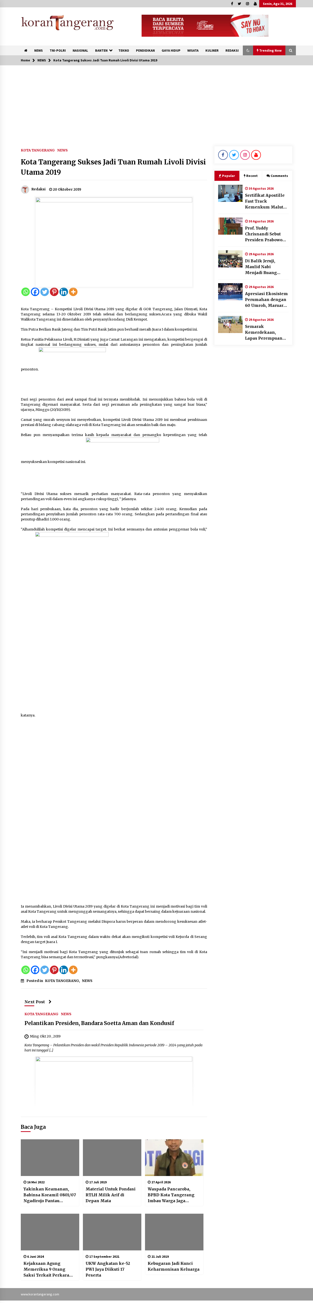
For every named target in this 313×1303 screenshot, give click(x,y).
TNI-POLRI (58, 50)
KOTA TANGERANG (38, 150)
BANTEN (101, 50)
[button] (248, 50)
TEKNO (123, 50)
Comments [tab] (279, 175)
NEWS (38, 50)
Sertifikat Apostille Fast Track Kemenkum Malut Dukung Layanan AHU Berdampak (265, 201)
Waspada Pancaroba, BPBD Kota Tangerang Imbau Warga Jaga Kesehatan (171, 1195)
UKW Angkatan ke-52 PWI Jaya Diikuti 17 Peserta (108, 1269)
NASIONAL (80, 50)
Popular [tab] (228, 175)
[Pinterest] (54, 292)
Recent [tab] (252, 175)
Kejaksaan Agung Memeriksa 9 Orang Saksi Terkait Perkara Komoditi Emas (46, 1269)
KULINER (212, 50)
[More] (73, 292)
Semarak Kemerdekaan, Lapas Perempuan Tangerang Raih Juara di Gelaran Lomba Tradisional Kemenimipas (264, 332)
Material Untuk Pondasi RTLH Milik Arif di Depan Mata (110, 1195)
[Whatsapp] (25, 292)
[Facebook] (35, 292)
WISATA (193, 50)
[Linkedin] (63, 292)
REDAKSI (232, 50)
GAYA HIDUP (171, 50)
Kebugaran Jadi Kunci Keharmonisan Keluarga (174, 1266)
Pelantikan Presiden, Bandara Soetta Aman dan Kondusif (99, 1023)
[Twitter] (44, 292)
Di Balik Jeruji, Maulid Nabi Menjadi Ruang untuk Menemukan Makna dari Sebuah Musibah (265, 267)
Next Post (34, 1001)
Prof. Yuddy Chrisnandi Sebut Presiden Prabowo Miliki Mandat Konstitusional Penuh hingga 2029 (265, 234)
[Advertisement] (156, 102)
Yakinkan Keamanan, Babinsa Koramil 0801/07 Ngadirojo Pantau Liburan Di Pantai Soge (49, 1195)
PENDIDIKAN (145, 50)
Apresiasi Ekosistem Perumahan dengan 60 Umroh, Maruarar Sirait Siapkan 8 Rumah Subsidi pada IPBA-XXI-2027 (266, 299)
